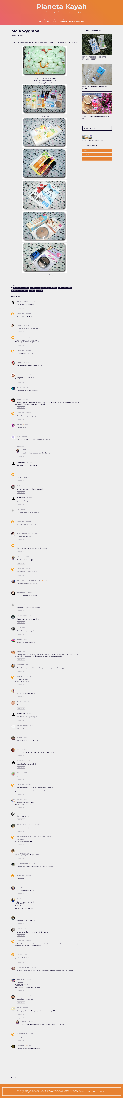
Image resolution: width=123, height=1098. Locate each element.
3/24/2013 (30, 1045)
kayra (19, 651)
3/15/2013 (30, 996)
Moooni (19, 362)
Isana (60, 287)
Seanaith (20, 474)
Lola (18, 749)
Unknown (20, 313)
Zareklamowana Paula (24, 824)
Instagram (87, 154)
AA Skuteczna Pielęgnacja (21, 287)
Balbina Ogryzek (22, 301)
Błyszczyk (45, 287)
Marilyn (19, 929)
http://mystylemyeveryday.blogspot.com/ (31, 836)
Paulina (19, 701)
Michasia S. (20, 664)
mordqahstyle (22, 887)
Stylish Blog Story (23, 533)
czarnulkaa (21, 592)
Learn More (92, 1091)
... (17, 627)
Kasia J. (24, 449)
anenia (19, 799)
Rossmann (39, 290)
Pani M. (19, 954)
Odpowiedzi (21, 446)
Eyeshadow (53, 287)
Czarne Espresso (22, 863)
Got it (102, 1091)
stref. (19, 1007)
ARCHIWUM (90, 128)
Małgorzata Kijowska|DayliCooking (29, 580)
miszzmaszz (21, 917)
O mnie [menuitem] (55, 21)
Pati (18, 772)
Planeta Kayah (61, 7)
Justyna (20, 424)
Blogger (86, 150)
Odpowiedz (21, 308)
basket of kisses (22, 725)
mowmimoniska (22, 616)
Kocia (19, 387)
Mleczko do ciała (17, 290)
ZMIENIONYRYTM (22, 1033)
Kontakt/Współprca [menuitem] (76, 21)
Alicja (19, 486)
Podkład (32, 290)
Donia (19, 399)
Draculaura (21, 1045)
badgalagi (20, 690)
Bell (38, 287)
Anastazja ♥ (21, 979)
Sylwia (19, 737)
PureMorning (21, 996)
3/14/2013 (32, 301)
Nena (18, 604)
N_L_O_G (19, 325)
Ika (18, 509)
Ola (18, 436)
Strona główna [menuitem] (44, 21)
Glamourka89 (21, 374)
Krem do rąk (67, 287)
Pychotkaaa (21, 337)
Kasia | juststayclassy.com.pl (27, 813)
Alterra (33, 287)
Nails (25, 290)
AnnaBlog (20, 676)
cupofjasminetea (23, 967)
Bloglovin (86, 158)
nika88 (19, 639)
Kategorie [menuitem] (63, 21)
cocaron (20, 850)
